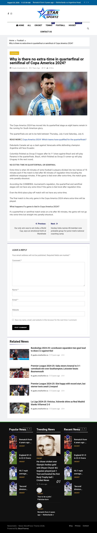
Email (15, 300)
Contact (86, 526)
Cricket (38, 25)
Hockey (73, 24)
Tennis (50, 24)
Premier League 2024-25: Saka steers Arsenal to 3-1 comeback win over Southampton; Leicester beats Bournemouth (55, 369)
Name (15, 290)
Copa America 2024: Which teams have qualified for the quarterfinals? (54, 139)
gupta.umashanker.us (20, 68)
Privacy (77, 526)
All (29, 25)
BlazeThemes (23, 528)
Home (21, 25)
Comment (17, 260)
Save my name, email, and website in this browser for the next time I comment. (46, 320)
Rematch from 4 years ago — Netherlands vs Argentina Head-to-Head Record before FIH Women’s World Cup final (57, 3)
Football (60, 25)
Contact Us (46, 32)
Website (15, 310)
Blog (71, 526)
